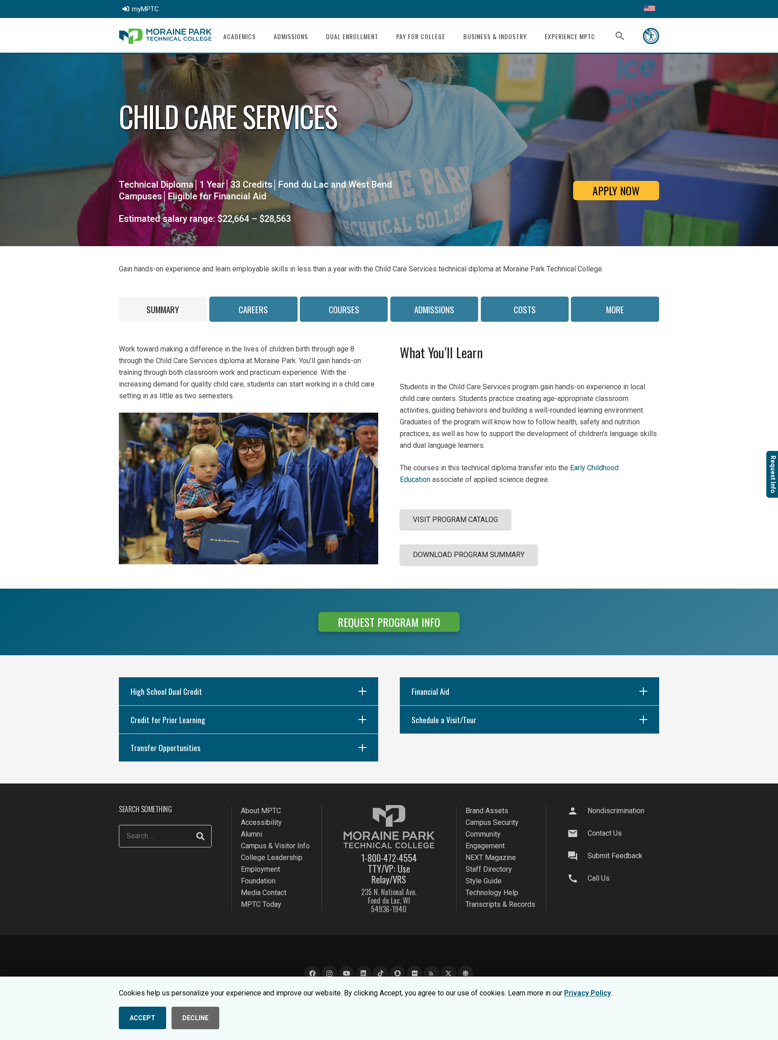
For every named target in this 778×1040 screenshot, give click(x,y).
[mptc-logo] (165, 36)
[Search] (200, 836)
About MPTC (261, 810)
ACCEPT (142, 1018)
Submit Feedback (615, 855)
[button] (261, 36)
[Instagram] (329, 973)
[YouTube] (346, 973)
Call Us (599, 878)
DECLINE (195, 1018)
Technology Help (492, 892)
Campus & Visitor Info (275, 846)
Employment (260, 869)
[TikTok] (381, 973)
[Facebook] (312, 973)
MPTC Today (261, 904)
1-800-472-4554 (389, 857)
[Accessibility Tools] (651, 36)
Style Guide (484, 881)
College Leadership (272, 857)
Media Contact (263, 892)
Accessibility (261, 822)
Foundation (258, 881)
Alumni (251, 834)
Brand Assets (487, 810)
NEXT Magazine (491, 857)
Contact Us (605, 833)
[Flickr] (414, 973)
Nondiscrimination (616, 810)
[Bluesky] (466, 973)
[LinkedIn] (363, 973)
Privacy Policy (587, 993)
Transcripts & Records (500, 904)
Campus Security (492, 822)
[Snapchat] (397, 973)
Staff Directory (489, 869)
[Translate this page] (649, 9)
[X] (449, 973)
